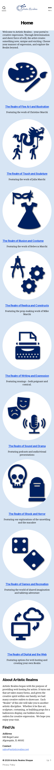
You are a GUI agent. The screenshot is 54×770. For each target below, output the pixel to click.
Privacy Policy (9, 765)
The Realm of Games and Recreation (27, 584)
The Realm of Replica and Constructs (27, 305)
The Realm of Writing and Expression (27, 375)
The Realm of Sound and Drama (27, 446)
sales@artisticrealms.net (16, 749)
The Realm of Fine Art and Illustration (27, 106)
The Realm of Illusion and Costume (23, 240)
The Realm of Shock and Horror (27, 513)
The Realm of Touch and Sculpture (27, 173)
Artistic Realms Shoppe (21, 760)
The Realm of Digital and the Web (27, 654)
